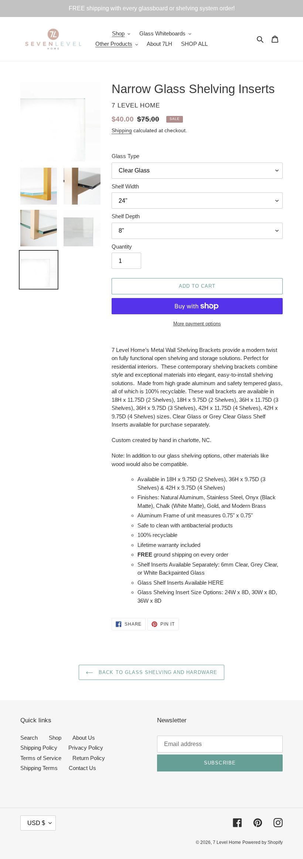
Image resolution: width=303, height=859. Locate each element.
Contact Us (82, 768)
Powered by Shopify (262, 842)
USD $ (36, 823)
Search (29, 738)
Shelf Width (125, 186)
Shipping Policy (38, 748)
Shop (55, 738)
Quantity (122, 246)
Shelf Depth (126, 216)
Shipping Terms (39, 768)
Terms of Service (40, 758)
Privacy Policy (85, 748)
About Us (83, 738)
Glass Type (125, 156)
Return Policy (88, 758)
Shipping (122, 130)
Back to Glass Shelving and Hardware (157, 672)
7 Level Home (227, 842)
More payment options (197, 323)
